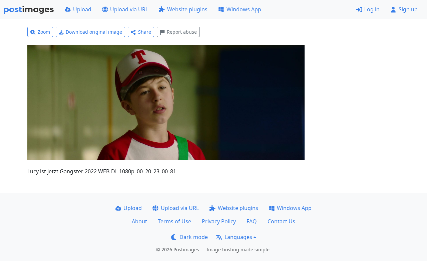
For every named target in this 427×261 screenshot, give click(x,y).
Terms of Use (174, 221)
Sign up (408, 9)
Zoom (44, 32)
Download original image (94, 32)
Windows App (244, 9)
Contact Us (281, 221)
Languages (238, 237)
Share (144, 32)
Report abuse (182, 32)
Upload (82, 9)
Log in (372, 9)
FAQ (252, 221)
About (139, 221)
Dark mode (193, 237)
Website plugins (187, 9)
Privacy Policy (219, 221)
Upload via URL (129, 9)
